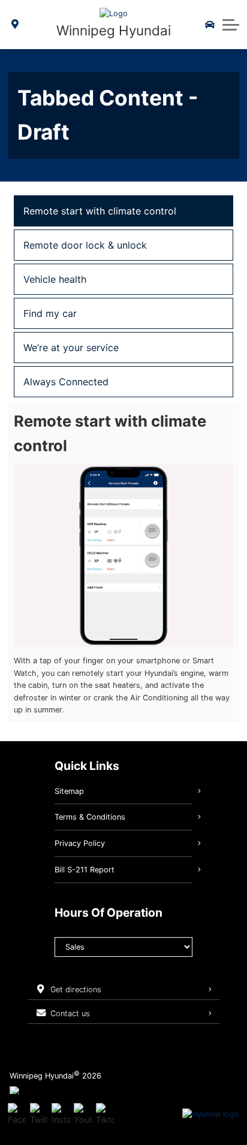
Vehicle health (54, 279)
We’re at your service (71, 348)
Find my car (50, 313)
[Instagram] (61, 1114)
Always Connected (66, 382)
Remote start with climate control (99, 211)
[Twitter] (39, 1114)
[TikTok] (105, 1114)
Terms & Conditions (90, 816)
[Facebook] (17, 1114)
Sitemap (69, 791)
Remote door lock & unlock (85, 245)
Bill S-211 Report (85, 869)
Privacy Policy (80, 843)
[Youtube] (83, 1114)
